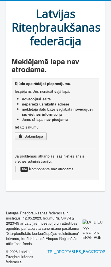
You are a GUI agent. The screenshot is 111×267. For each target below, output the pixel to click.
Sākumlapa (33, 136)
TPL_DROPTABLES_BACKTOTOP (76, 251)
